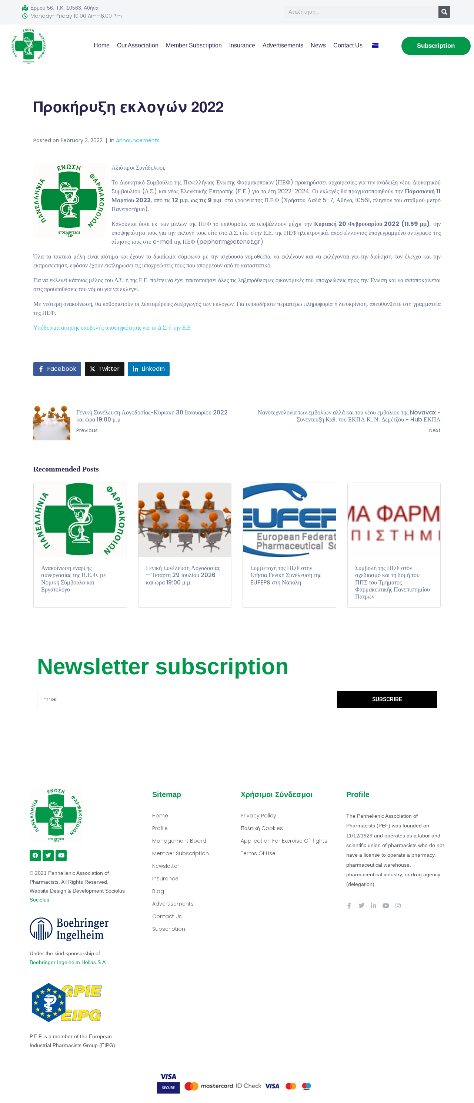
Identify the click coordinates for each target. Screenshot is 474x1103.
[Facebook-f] (349, 906)
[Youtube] (386, 906)
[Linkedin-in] (374, 906)
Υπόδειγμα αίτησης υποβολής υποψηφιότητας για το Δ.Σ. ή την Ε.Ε (112, 327)
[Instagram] (398, 906)
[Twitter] (361, 906)
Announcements (138, 140)
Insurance (242, 45)
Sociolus (39, 900)
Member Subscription (194, 45)
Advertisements (283, 45)
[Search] (444, 12)
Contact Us (348, 45)
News (318, 45)
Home (102, 45)
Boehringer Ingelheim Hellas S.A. (69, 962)
